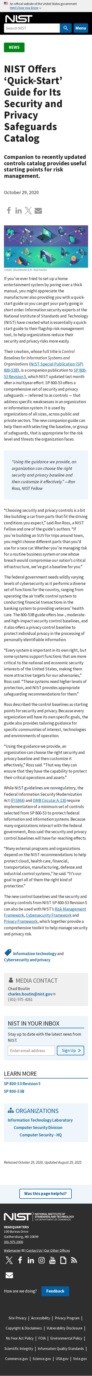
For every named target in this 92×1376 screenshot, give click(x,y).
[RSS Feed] (74, 1260)
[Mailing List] (9, 1275)
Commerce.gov (16, 1358)
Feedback (55, 1291)
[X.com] (28, 211)
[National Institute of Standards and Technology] (39, 1216)
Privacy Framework (21, 921)
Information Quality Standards (61, 1348)
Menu (81, 28)
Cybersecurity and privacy (27, 959)
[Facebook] (9, 211)
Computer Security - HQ (41, 1135)
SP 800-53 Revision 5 (22, 1083)
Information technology (34, 953)
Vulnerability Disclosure (64, 1328)
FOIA (42, 1338)
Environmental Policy (66, 1338)
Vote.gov (80, 1358)
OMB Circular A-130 (49, 800)
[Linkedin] (19, 211)
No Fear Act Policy (20, 1338)
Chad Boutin (19, 988)
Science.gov (42, 1358)
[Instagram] (41, 1260)
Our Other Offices (57, 1250)
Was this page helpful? (45, 1193)
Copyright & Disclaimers (24, 1328)
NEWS (14, 47)
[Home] (18, 18)
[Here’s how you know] (46, 6)
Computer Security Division (38, 1127)
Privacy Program (67, 1318)
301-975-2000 (13, 1242)
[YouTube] (52, 1260)
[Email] (38, 211)
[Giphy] (63, 1260)
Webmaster (12, 1250)
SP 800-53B (14, 1091)
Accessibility (40, 1318)
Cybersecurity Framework (49, 915)
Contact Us (34, 1250)
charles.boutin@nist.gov (30, 994)
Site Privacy (17, 1318)
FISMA (17, 800)
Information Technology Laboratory (40, 1120)
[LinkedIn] (31, 1260)
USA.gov (62, 1358)
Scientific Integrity (18, 1348)
